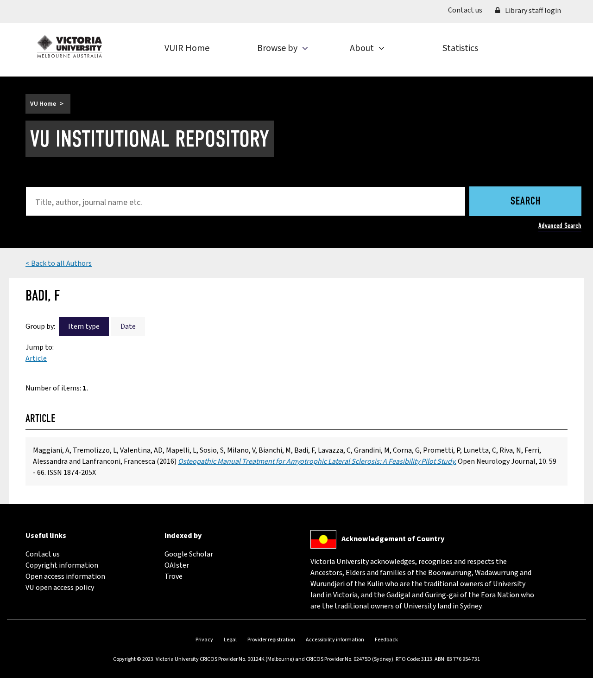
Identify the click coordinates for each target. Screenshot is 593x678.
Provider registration (271, 640)
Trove (173, 576)
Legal (230, 640)
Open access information (65, 576)
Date (128, 326)
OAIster (176, 565)
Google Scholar (188, 554)
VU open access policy (59, 587)
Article (36, 358)
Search (526, 201)
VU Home (43, 104)
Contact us (468, 10)
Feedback (386, 640)
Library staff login (532, 11)
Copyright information (61, 565)
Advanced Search (559, 225)
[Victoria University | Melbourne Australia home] (69, 46)
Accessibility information (335, 640)
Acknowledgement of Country (392, 539)
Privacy (204, 640)
